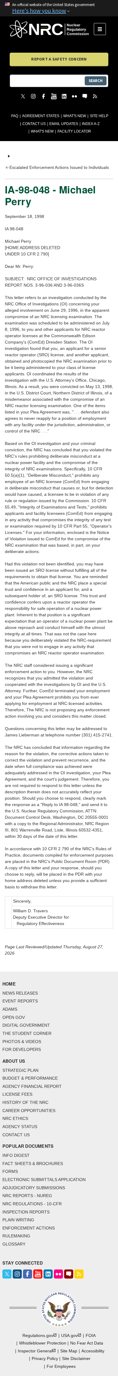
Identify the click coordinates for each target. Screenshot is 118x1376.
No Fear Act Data (86, 1343)
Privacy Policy (45, 1358)
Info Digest (16, 1155)
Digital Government (26, 1025)
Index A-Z (91, 124)
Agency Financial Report (32, 1086)
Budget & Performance (30, 1078)
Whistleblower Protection (42, 1343)
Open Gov (13, 1017)
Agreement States (40, 116)
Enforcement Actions (28, 1228)
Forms (10, 1171)
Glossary (13, 1244)
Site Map (68, 1350)
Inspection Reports (26, 1212)
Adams (9, 1009)
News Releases (20, 993)
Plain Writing (18, 1219)
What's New (74, 116)
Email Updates (63, 124)
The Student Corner (26, 1033)
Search (96, 80)
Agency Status (19, 1126)
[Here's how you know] (59, 8)
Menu (102, 29)
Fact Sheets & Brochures (32, 1163)
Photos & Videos (21, 1041)
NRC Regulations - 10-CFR (32, 1203)
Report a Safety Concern (59, 59)
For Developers (21, 1049)
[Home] (52, 29)
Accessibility (92, 1350)
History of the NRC (25, 1102)
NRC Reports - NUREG (27, 1195)
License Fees (17, 1094)
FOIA (91, 1335)
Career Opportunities (28, 1110)
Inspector (35, 1350)
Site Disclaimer (76, 1358)
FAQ (14, 116)
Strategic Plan (20, 1070)
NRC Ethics (15, 1118)
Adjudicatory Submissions (33, 1187)
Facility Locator (74, 131)
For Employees (61, 1366)
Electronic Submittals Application (44, 1179)
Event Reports (20, 1001)
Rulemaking (16, 1235)
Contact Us (34, 124)
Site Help (99, 116)
